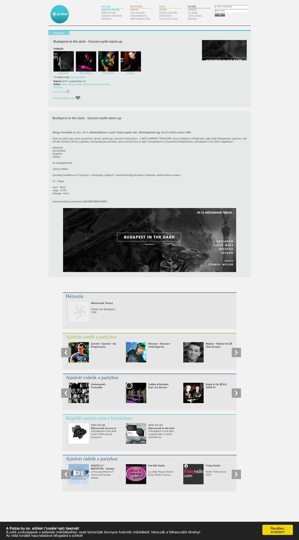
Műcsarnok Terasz (102, 303)
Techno (57, 87)
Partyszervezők (140, 19)
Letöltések (195, 16)
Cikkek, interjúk (111, 16)
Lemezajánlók (168, 13)
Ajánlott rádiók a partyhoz (92, 458)
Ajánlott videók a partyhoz (92, 377)
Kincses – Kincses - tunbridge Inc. (159, 345)
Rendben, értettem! (278, 530)
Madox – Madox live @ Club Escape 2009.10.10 (219, 346)
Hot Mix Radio (156, 465)
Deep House (68, 84)
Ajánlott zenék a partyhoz (91, 336)
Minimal (104, 84)
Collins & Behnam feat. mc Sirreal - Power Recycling (158, 387)
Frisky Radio (213, 465)
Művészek (165, 16)
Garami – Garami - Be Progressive (103, 345)
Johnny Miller (78, 77)
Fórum (134, 10)
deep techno (83, 84)
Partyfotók (108, 13)
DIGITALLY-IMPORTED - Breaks (103, 467)
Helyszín (74, 296)
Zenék (163, 10)
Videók (192, 10)
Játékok (106, 19)
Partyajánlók (110, 10)
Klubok (192, 13)
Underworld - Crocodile (99, 386)
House (95, 84)
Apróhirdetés (138, 16)
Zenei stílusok (168, 19)
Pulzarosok (137, 13)
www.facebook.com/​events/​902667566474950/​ (79, 201)
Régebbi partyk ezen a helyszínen (99, 418)
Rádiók (192, 19)
